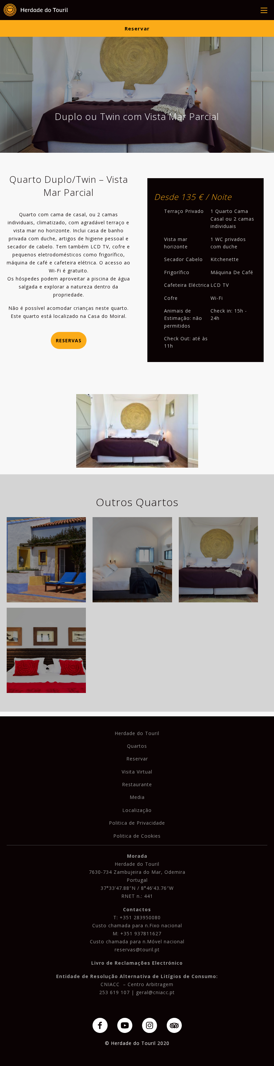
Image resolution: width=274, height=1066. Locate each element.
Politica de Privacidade (137, 823)
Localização (137, 810)
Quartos (137, 746)
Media (137, 797)
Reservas (69, 340)
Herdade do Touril (137, 733)
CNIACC (110, 984)
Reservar (137, 28)
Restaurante (137, 784)
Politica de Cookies (137, 836)
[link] (35, 10)
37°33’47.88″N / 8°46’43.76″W (137, 888)
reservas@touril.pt (137, 949)
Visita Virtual (137, 771)
